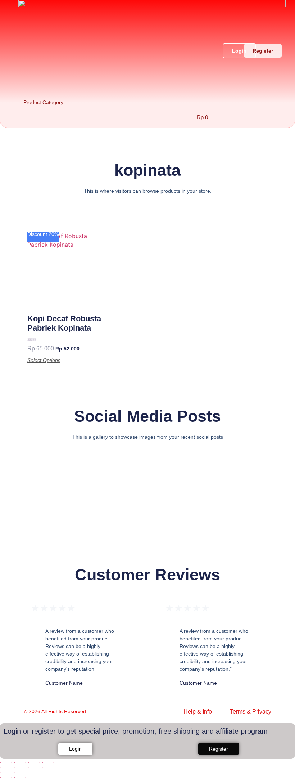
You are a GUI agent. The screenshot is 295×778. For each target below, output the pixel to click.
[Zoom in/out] (6, 765)
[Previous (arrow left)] (6, 775)
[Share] (34, 765)
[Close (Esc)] (48, 765)
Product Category (43, 102)
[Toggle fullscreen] (20, 765)
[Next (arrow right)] (20, 775)
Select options (43, 360)
